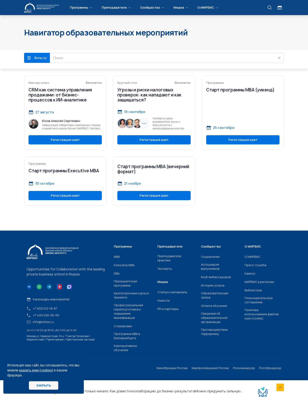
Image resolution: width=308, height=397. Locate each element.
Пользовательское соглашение (259, 300)
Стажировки (123, 326)
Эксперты (164, 269)
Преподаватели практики (169, 258)
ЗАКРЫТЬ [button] (43, 385)
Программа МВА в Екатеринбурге (127, 336)
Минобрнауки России (172, 368)
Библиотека (253, 290)
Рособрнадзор (270, 368)
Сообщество (150, 7)
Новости (163, 300)
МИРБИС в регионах (259, 282)
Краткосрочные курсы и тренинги (131, 295)
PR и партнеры (168, 309)
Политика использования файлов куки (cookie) (262, 314)
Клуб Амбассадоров (216, 277)
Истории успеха (212, 285)
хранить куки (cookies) (36, 370)
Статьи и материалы (172, 292)
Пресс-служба (255, 265)
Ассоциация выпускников (210, 266)
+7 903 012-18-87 (45, 308)
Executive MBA (124, 265)
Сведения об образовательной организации (214, 317)
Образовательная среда (214, 295)
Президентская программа (125, 283)
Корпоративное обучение (125, 348)
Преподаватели (114, 7)
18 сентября (134, 111)
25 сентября (223, 127)
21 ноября (132, 183)
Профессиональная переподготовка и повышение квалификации (128, 311)
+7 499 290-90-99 (46, 315)
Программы (79, 7)
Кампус (250, 273)
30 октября (44, 183)
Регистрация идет (65, 140)
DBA (116, 273)
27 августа (44, 112)
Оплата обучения (214, 306)
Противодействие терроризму (214, 332)
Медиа (178, 7)
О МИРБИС (205, 7)
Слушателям (210, 257)
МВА (117, 257)
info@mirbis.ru (43, 322)
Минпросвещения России (210, 368)
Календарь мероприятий (51, 299)
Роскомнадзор (244, 368)
